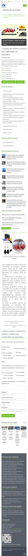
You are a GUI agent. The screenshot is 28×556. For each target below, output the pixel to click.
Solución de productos (8, 142)
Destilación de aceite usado (10, 126)
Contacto (11, 1)
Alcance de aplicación (8, 145)
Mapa (24, 1)
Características (6, 228)
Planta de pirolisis (17, 14)
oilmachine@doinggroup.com (9, 78)
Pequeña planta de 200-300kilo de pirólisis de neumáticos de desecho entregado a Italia (15, 189)
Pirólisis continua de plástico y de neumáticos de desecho (14, 326)
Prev (24, 423)
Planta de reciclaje (7, 129)
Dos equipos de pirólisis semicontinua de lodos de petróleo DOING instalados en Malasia (16, 163)
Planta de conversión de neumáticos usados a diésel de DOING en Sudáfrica (15, 170)
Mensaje (18, 1)
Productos (10, 14)
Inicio (5, 14)
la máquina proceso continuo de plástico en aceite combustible (14, 322)
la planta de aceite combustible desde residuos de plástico (13, 223)
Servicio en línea (8, 82)
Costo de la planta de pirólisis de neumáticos (14, 115)
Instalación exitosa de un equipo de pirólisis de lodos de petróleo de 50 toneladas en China (15, 156)
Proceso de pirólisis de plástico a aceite (13, 97)
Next (26, 423)
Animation (5, 2)
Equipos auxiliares (7, 132)
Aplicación (5, 231)
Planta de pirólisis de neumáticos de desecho (14, 103)
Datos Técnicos (15, 228)
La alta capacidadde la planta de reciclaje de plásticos (11, 219)
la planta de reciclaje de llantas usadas (14, 215)
